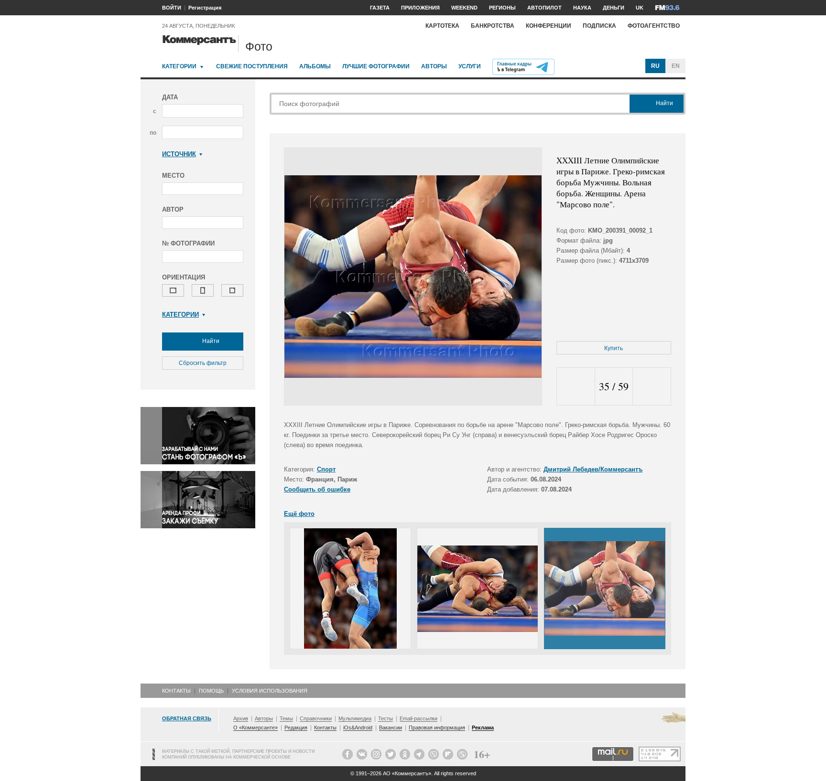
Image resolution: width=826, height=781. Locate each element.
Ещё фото (299, 513)
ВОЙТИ (171, 8)
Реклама (483, 727)
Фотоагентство (654, 25)
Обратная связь (186, 718)
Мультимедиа (354, 718)
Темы (286, 718)
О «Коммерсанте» (255, 727)
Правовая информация (437, 727)
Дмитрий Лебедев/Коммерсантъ (592, 469)
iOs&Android (357, 727)
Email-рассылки (418, 718)
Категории (179, 66)
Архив (240, 718)
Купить (613, 348)
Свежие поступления (252, 66)
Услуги (469, 66)
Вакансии (390, 727)
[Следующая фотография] (652, 387)
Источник (179, 154)
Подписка (599, 25)
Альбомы (315, 66)
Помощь (211, 691)
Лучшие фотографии (376, 66)
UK (639, 8)
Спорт (326, 469)
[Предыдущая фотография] (576, 387)
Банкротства (492, 25)
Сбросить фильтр (203, 363)
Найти (210, 341)
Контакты (176, 691)
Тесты (385, 718)
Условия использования (269, 691)
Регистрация (204, 8)
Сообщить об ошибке (317, 489)
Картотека (442, 25)
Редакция (295, 727)
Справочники (316, 718)
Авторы (434, 66)
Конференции (548, 25)
